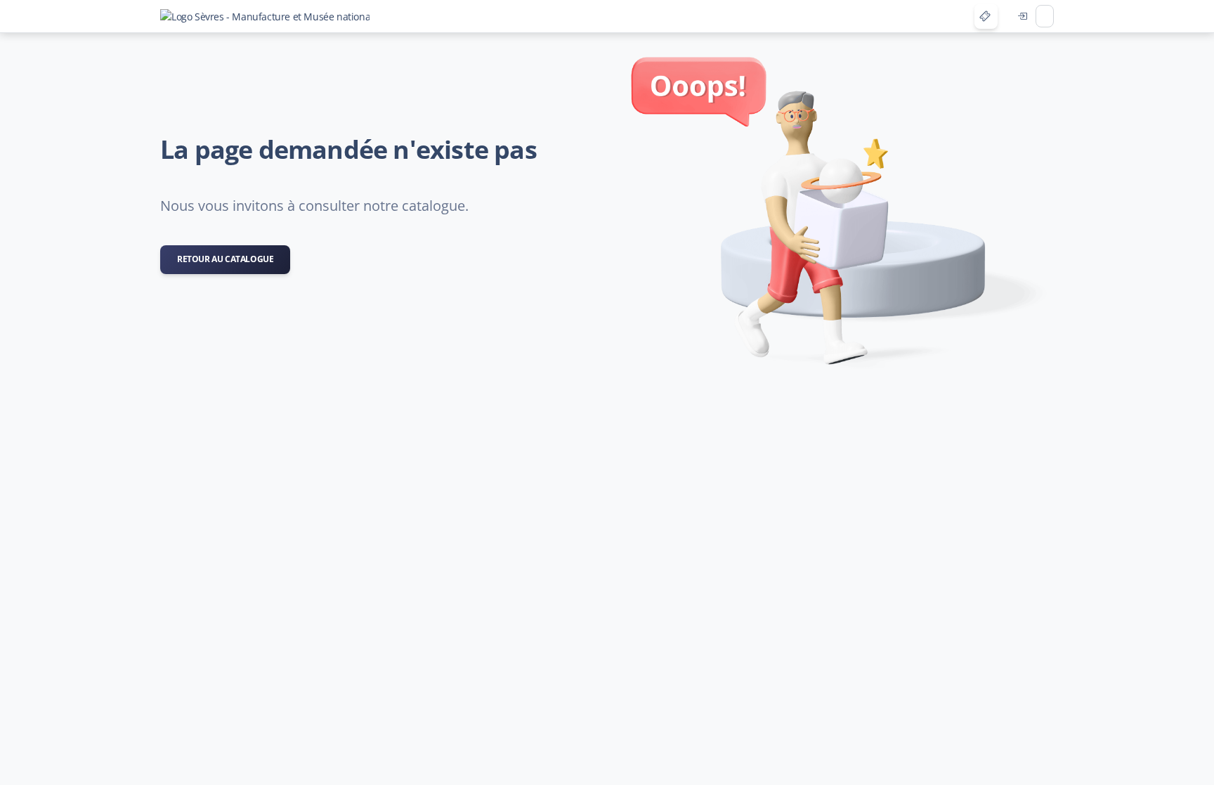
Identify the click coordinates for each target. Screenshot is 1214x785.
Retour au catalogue (225, 259)
